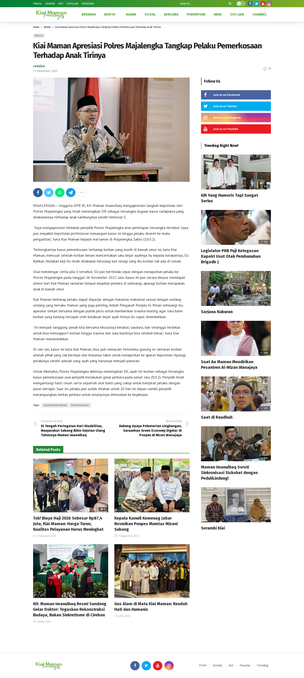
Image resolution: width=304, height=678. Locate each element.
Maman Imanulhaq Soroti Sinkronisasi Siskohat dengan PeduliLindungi (229, 473)
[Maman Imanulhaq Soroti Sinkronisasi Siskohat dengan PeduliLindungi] (236, 443)
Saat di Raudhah (216, 417)
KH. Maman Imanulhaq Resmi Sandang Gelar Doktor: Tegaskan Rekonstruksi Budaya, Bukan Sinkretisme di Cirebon (69, 609)
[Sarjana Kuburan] (236, 288)
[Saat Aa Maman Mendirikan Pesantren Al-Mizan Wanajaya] (236, 338)
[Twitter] (256, 3)
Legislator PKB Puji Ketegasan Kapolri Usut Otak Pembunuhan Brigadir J (231, 256)
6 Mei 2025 (124, 616)
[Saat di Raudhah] (236, 393)
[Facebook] (250, 3)
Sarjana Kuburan (217, 311)
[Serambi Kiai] (236, 504)
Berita (39, 35)
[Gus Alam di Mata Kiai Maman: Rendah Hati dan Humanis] (151, 571)
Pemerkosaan (80, 405)
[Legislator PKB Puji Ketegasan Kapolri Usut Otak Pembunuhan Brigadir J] (236, 227)
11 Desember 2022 (45, 71)
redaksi (39, 66)
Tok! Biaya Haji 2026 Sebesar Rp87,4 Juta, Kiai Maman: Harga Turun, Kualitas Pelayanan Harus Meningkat (68, 524)
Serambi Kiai (213, 528)
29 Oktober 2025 (46, 536)
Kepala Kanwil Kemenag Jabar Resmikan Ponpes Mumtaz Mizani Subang (146, 524)
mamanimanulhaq (55, 405)
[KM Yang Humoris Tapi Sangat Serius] (236, 172)
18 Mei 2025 (44, 621)
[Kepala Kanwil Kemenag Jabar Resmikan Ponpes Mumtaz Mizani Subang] (151, 485)
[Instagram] (269, 3)
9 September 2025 (128, 536)
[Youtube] (263, 3)
